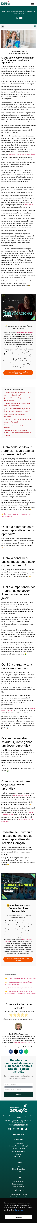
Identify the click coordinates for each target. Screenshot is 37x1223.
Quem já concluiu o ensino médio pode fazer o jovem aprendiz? (17, 405)
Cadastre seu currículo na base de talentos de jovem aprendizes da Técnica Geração (17, 433)
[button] (2, 26)
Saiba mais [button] (19, 1210)
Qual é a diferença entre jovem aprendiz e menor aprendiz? (18, 399)
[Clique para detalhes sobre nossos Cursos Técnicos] (19, 901)
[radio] (11, 1015)
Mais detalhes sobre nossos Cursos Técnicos (18, 959)
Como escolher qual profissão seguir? (20, 988)
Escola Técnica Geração (25, 332)
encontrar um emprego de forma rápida (22, 154)
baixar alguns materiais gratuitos (23, 1042)
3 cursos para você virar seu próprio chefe (21, 978)
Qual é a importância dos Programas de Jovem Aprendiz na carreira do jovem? (17, 410)
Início (3, 11)
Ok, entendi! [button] (18, 1217)
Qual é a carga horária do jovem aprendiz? (14, 415)
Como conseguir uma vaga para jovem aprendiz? (17, 426)
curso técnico (29, 205)
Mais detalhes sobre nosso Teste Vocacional (18, 372)
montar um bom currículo (21, 795)
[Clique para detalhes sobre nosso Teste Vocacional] (19, 322)
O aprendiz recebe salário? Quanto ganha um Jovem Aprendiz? (18, 421)
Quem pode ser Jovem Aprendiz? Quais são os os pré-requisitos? (17, 394)
